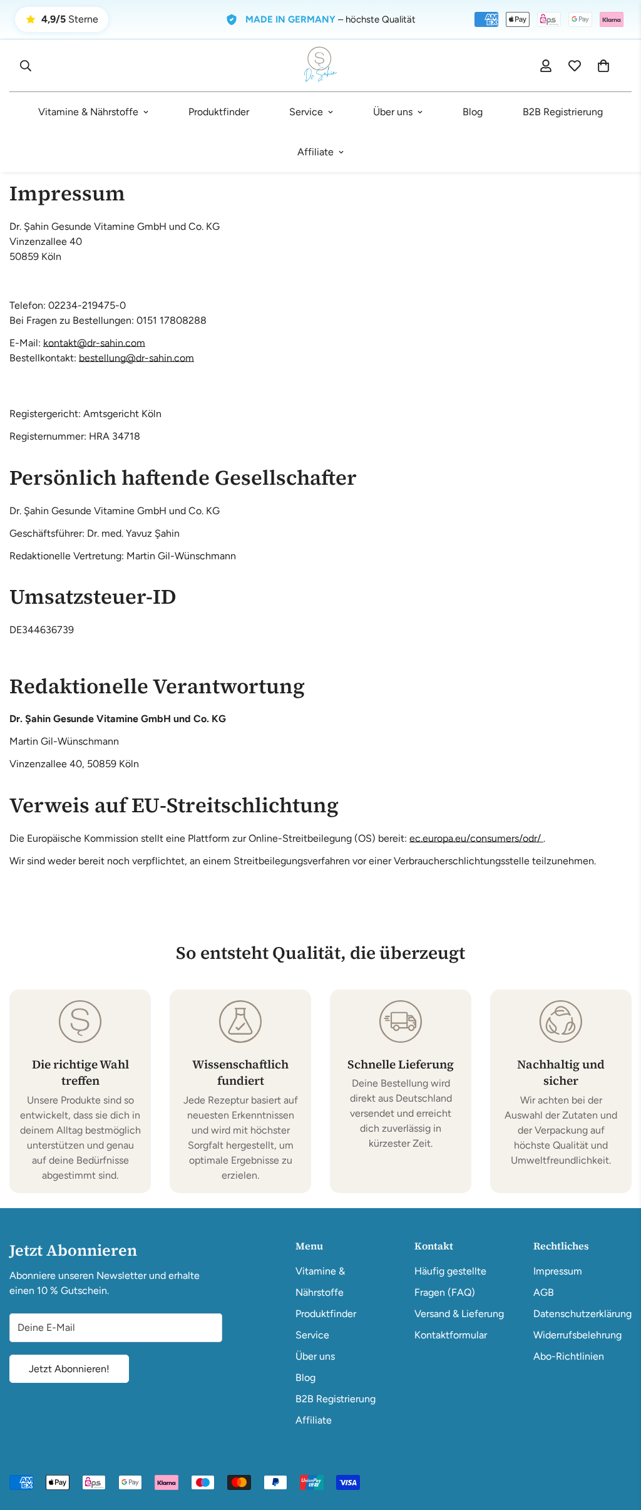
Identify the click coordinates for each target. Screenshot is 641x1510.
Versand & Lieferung (459, 1314)
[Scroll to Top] (616, 1441)
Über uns (393, 112)
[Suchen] (25, 66)
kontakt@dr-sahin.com (94, 343)
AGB (543, 1292)
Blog (473, 112)
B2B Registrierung (563, 112)
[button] (603, 65)
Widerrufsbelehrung (577, 1335)
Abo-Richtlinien (568, 1356)
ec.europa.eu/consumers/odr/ (476, 838)
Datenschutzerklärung (582, 1314)
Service (306, 112)
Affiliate (315, 152)
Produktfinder (218, 112)
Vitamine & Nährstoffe (88, 112)
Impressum (557, 1271)
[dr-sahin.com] (320, 65)
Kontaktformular (450, 1335)
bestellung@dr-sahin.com (136, 358)
